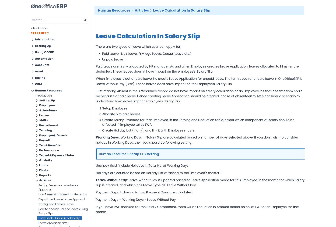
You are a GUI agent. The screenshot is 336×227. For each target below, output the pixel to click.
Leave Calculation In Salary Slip (59, 218)
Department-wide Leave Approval (61, 199)
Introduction (39, 28)
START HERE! (40, 33)
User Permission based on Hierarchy (62, 194)
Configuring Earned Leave (56, 204)
